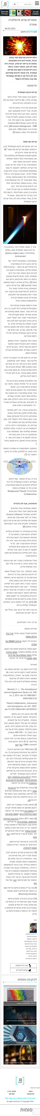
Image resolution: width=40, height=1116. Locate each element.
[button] (14, 4)
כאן (8, 833)
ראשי (31, 1091)
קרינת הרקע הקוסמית (21, 776)
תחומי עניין (11, 1091)
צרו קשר (12, 1098)
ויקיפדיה (27, 847)
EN (6, 1098)
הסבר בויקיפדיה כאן (28, 813)
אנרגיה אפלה (30, 830)
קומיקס (12, 1094)
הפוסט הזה (29, 810)
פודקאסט (30, 1094)
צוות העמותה (21, 1098)
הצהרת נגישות (35, 1088)
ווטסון (34, 847)
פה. (29, 800)
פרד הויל (9, 633)
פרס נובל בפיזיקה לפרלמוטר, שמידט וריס (20, 820)
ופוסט (29, 658)
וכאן (35, 837)
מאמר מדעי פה (11, 813)
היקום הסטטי (31, 636)
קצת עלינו (31, 1098)
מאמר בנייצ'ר (11, 652)
